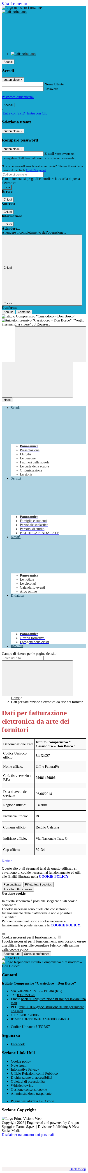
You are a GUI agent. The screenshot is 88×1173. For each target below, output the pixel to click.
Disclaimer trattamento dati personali (28, 1135)
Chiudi (8, 199)
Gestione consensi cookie (29, 1089)
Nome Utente (54, 84)
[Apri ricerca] (50, 344)
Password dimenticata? (18, 97)
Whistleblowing (22, 1085)
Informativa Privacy (25, 1069)
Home (15, 698)
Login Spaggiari (36, 170)
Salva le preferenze (36, 953)
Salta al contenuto (14, 4)
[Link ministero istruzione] (22, 8)
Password (51, 89)
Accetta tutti (18, 889)
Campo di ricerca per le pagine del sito (29, 653)
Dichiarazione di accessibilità (31, 1077)
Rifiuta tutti (38, 884)
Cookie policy (21, 1061)
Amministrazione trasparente (31, 1093)
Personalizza (12, 884)
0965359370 (26, 995)
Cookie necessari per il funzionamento (29, 937)
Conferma (24, 312)
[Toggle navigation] (37, 379)
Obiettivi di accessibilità (28, 1081)
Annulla (8, 312)
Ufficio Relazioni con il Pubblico (34, 1073)
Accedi (8, 61)
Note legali (18, 1065)
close (7, 400)
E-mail (49, 153)
